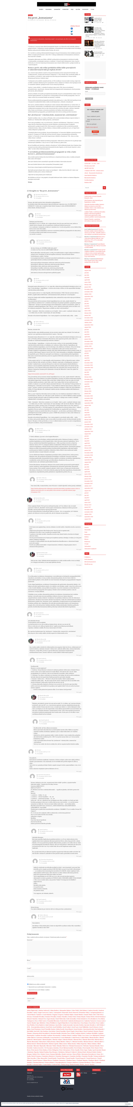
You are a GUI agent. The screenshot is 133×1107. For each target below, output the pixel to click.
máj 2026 (87, 277)
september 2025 (89, 296)
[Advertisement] (95, 70)
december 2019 (89, 424)
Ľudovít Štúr (56, 1064)
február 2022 (88, 377)
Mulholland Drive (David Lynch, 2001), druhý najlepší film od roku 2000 (94, 260)
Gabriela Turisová (90, 1021)
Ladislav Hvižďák (91, 1033)
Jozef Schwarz (94, 1027)
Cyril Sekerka (47, 1014)
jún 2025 (87, 303)
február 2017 (88, 505)
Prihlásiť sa (87, 557)
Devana (47, 20)
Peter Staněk (75, 1050)
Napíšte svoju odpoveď (92, 127)
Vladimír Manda (82, 1060)
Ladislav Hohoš (80, 1033)
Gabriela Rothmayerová (75, 1021)
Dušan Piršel (90, 1017)
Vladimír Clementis (59, 1060)
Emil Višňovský (60, 1019)
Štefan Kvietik (74, 1064)
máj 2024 (87, 334)
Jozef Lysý (75, 1027)
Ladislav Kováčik (40, 1035)
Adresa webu (30, 976)
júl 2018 (87, 464)
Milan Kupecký (81, 1044)
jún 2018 (87, 467)
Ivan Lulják (99, 1023)
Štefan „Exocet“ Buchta (87, 1064)
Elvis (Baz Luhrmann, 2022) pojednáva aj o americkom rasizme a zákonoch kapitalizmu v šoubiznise (99, 44)
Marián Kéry (78, 1039)
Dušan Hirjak (81, 1017)
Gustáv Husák (31, 1023)
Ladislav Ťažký (76, 1035)
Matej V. (68, 1041)
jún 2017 (87, 495)
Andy (35, 1012)
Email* (86, 91)
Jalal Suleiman (50, 1025)
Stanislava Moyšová (48, 1056)
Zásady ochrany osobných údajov (35, 1096)
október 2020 (88, 400)
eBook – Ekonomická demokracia (93, 173)
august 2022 (88, 370)
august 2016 (88, 519)
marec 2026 (88, 282)
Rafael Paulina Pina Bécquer (48, 1052)
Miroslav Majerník (39, 1046)
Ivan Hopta (84, 1023)
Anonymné (57, 1012)
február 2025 (88, 313)
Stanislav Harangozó (62, 1056)
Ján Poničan (44, 1031)
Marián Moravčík (88, 1039)
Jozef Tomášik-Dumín (48, 1029)
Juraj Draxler (78, 1029)
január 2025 (88, 315)
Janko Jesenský (68, 1025)
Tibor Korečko (31, 1058)
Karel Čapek (70, 1031)
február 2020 (88, 419)
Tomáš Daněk (70, 1058)
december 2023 (89, 341)
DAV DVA (100, 1014)
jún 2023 (87, 355)
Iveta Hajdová (40, 1025)
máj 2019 (87, 441)
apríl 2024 (87, 336)
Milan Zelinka (92, 1044)
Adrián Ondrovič (44, 1010)
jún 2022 (87, 372)
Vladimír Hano (71, 1060)
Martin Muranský (32, 1041)
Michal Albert (99, 1041)
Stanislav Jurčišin (75, 1056)
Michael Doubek (77, 1041)
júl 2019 (87, 436)
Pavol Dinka (78, 1048)
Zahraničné (57, 9)
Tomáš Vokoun (37, 1060)
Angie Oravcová (43, 1012)
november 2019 (89, 426)
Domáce (41, 9)
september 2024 (89, 325)
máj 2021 (87, 384)
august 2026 (88, 270)
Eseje (72, 9)
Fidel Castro (42, 1021)
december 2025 (89, 289)
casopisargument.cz (97, 1012)
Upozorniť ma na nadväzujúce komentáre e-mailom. (42, 987)
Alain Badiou (54, 1010)
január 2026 (88, 287)
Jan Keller (59, 1025)
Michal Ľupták (53, 1044)
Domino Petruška (50, 1017)
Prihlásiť (94, 1073)
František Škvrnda (53, 1021)
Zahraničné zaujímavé (90, 548)
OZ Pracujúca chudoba (51, 1048)
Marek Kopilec (47, 1039)
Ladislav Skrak (66, 1035)
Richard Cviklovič (71, 1052)
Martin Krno (99, 1039)
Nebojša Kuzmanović (75, 1046)
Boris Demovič (73, 1012)
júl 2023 (87, 353)
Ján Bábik (30, 1031)
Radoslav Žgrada (33, 1052)
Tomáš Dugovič (80, 1058)
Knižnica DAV (88, 182)
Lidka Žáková (31, 1037)
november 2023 (89, 344)
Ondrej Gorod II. (38, 1048)
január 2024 (88, 339)
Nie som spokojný (91, 124)
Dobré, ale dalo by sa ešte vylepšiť (93, 120)
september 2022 (89, 367)
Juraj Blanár (69, 1029)
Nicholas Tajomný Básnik (91, 1046)
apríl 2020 (87, 415)
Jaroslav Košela (78, 1025)
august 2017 (88, 490)
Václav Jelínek (49, 1062)
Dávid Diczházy (100, 1017)
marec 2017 (88, 502)
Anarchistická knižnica (91, 175)
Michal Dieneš (31, 1044)
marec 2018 (88, 474)
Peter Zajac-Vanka (86, 1050)
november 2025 (89, 291)
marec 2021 (88, 389)
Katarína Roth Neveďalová (41, 1033)
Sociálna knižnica (89, 180)
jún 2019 (87, 438)
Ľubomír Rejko (37, 1064)
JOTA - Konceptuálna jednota (36, 1027)
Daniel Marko (79, 1014)
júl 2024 (87, 329)
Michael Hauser (88, 1041)
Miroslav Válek (51, 1046)
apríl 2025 (87, 308)
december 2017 (89, 481)
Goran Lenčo (101, 1021)
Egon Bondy (51, 1019)
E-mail (29, 968)
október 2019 (88, 429)
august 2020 (88, 405)
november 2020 (89, 398)
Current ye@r (31, 998)
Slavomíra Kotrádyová (41, 194)
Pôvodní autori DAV (90, 166)
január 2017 (88, 507)
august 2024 (88, 327)
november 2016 (89, 512)
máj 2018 (87, 469)
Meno (29, 960)
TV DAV (92, 9)
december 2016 (89, 509)
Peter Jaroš (34, 1050)
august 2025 (88, 299)
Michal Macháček (42, 1044)
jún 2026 (87, 275)
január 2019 (88, 450)
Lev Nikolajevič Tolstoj (97, 1035)
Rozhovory (85, 9)
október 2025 (88, 294)
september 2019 (89, 431)
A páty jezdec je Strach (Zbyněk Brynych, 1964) (98, 19)
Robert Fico (36, 1054)
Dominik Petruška (38, 1017)
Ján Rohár (52, 1031)
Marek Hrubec (94, 1037)
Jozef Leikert (67, 1027)
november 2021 (89, 381)
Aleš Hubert (83, 1010)
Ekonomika (49, 9)
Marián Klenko (68, 1039)
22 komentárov (41, 20)
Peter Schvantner (64, 1050)
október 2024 (88, 322)
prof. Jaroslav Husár (99, 1050)
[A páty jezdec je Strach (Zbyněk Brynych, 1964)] (89, 17)
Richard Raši (82, 1052)
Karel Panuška (61, 1031)
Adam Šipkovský (32, 1010)
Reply (79, 210)
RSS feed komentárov (90, 562)
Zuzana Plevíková (84, 1062)
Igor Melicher (41, 1023)
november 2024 (89, 320)
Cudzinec (39, 1014)
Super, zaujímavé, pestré (93, 116)
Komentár (30, 940)
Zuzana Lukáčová (72, 1062)
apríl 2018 (87, 471)
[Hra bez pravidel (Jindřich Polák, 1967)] (89, 51)
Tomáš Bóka (61, 1058)
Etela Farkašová (82, 1019)
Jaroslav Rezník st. (90, 1025)
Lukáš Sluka (84, 1037)
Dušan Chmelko (62, 1017)
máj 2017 (87, 497)
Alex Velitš (75, 1010)
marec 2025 (88, 310)
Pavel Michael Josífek (66, 1048)
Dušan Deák (72, 1017)
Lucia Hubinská (66, 1037)
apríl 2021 (87, 386)
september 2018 (89, 460)
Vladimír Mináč (93, 1060)
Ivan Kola (92, 1023)
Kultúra (78, 9)
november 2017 (89, 483)
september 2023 (89, 348)
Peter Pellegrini (53, 1050)
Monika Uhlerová (62, 1046)
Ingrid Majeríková (63, 1023)
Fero (36, 1021)
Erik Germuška (71, 1019)
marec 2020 (88, 417)
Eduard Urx (42, 1019)
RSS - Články (84, 1073)
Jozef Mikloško (84, 1027)
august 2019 (88, 434)
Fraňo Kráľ (63, 1021)
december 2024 (89, 318)
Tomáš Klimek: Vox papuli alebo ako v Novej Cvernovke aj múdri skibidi (95, 245)
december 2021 (89, 379)
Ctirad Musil (31, 1014)
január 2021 (88, 393)
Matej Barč (42, 1041)
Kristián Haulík (55, 1033)
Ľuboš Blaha (47, 1064)
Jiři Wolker (100, 1025)
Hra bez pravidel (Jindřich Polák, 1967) (99, 52)
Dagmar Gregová (58, 1014)
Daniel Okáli (88, 1014)
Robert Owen (45, 1054)
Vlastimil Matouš (38, 1062)
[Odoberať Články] (78, 1073)
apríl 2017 (87, 500)
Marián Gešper (57, 1039)
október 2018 (88, 457)
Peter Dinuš (94, 1048)
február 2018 (88, 476)
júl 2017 (87, 493)
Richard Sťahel (91, 1052)
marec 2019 (88, 445)
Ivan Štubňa (30, 1025)
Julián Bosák (60, 1029)
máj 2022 (87, 374)
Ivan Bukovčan (75, 1023)
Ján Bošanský (99, 1029)
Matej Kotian (51, 1041)
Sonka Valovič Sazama (34, 1056)
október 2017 (88, 486)
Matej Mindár (61, 1041)
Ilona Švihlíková (52, 1023)
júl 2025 (87, 301)
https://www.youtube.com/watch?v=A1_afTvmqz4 (41, 374)
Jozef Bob (49, 1027)
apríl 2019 (87, 443)
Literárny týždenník (43, 1037)
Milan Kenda (72, 1044)
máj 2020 (87, 412)
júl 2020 (87, 408)
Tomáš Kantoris (91, 1058)
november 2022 (89, 365)
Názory (86, 539)
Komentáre (65, 9)
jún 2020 (87, 410)
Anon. (51, 1012)
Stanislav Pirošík (87, 1056)
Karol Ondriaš (88, 1031)
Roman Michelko (55, 1054)
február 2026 (88, 284)
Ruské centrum (67, 1054)
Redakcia (61, 1052)
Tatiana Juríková (99, 1056)
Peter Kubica (43, 1050)
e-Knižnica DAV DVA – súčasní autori (94, 170)
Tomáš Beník (52, 1058)
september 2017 (89, 488)
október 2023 (88, 346)
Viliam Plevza (47, 1060)
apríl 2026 (87, 280)
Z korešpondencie (60, 1062)
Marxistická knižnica (90, 177)
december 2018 (89, 452)
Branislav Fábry (84, 1012)
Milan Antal (63, 1044)
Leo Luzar (86, 1035)
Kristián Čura (66, 1033)
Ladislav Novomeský (53, 1035)
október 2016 (88, 514)
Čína (93, 1062)
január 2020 (88, 422)
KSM (72, 1033)
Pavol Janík (86, 1048)
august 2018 (88, 462)
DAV (94, 1014)
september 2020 (89, 403)
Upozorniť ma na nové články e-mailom (39, 990)
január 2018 (88, 479)
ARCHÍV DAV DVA (89, 168)
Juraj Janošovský (89, 1029)
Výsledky (95, 134)
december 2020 (89, 396)
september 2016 (89, 516)
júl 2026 (87, 273)
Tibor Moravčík (42, 1058)
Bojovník (65, 1012)
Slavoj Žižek (76, 1054)
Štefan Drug (65, 1064)
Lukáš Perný (76, 1037)
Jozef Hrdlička (57, 1027)
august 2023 (88, 351)
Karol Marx (79, 1031)
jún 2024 (87, 332)
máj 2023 (87, 358)
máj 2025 (87, 306)
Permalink (38, 198)
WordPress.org (88, 564)
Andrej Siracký (93, 1010)
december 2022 (89, 363)
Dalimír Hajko (68, 1014)
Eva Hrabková (92, 1019)
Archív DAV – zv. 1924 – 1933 (92, 163)
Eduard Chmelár (32, 1019)
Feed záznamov (89, 559)
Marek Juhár (37, 1039)
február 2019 (88, 448)
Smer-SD (99, 1054)
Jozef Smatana (36, 1029)
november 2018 (89, 455)
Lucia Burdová (55, 1037)
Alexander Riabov (65, 1010)
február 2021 (88, 391)
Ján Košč (36, 1031)
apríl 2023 (87, 360)
